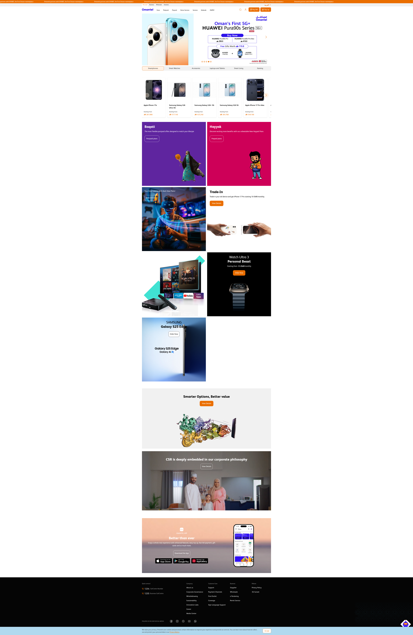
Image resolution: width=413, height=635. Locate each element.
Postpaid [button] (166, 10)
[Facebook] (171, 621)
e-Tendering (234, 596)
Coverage (211, 601)
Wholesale (159, 4)
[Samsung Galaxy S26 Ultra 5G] (179, 97)
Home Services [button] (184, 10)
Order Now (239, 273)
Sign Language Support (217, 605)
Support (211, 588)
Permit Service (235, 601)
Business (151, 4)
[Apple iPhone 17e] (154, 97)
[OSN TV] (174, 284)
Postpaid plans (151, 139)
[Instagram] (177, 621)
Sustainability (191, 601)
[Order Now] (239, 284)
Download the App (182, 553)
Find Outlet (212, 596)
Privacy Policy (257, 588)
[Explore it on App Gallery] (199, 560)
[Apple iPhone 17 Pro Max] (255, 97)
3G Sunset (255, 592)
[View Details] (239, 219)
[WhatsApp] (195, 621)
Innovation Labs (192, 605)
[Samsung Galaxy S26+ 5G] (204, 97)
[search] (240, 9)
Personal (145, 4)
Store (158, 10)
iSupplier (233, 588)
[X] (183, 621)
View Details (150, 198)
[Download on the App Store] (163, 560)
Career (188, 609)
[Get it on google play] (181, 560)
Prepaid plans (217, 139)
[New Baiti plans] (174, 219)
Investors (166, 4)
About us (189, 588)
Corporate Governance (194, 592)
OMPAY (212, 10)
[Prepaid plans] (239, 154)
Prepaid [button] (174, 10)
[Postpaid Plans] (174, 154)
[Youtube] (189, 621)
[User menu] (245, 9)
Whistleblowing (192, 596)
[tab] (153, 68)
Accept (267, 631)
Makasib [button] (203, 10)
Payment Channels (215, 592)
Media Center (191, 613)
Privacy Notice (174, 632)
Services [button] (195, 10)
